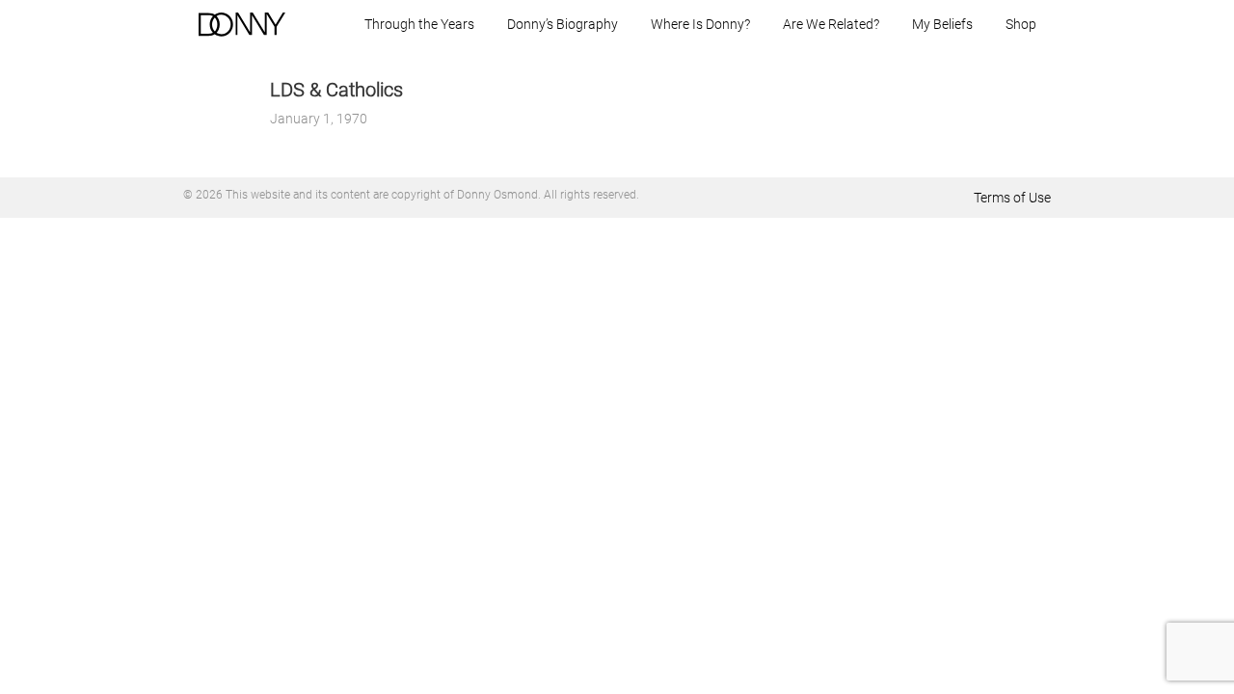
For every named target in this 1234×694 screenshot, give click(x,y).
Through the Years (419, 24)
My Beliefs (942, 24)
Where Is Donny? (700, 24)
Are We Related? (831, 24)
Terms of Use (1012, 197)
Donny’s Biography (562, 24)
